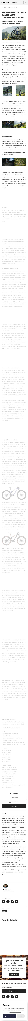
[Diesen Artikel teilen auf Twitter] (8, 901)
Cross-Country (4, 911)
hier (19, 727)
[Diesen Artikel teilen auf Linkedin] (12, 901)
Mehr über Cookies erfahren (15, 1012)
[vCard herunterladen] (24, 884)
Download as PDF (14, 806)
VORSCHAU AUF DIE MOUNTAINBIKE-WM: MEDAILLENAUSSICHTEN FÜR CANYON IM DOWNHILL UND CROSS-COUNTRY (13, 939)
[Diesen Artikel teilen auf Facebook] (16, 901)
